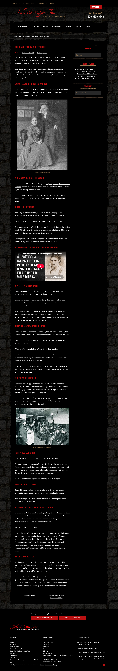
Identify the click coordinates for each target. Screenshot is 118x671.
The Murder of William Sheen (87, 74)
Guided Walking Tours (17, 649)
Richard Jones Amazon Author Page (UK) (90, 656)
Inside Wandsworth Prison (86, 69)
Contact (87, 26)
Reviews (45, 26)
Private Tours (35, 26)
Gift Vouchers (56, 26)
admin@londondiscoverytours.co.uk (60, 655)
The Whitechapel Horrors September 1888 (56, 597)
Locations (78, 26)
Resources (68, 26)
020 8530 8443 (96, 16)
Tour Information (22, 26)
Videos (12, 653)
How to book (14, 646)
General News (26, 36)
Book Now (95, 7)
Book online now (44, 618)
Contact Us (14, 662)
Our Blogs (13, 655)
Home (15, 36)
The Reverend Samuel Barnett (27, 89)
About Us (13, 644)
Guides (12, 658)
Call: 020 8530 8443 (72, 618)
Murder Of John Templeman (86, 76)
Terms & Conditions (50, 659)
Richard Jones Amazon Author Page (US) (90, 659)
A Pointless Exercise (28, 596)
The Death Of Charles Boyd (86, 78)
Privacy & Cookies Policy (52, 662)
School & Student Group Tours (20, 651)
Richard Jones (42, 53)
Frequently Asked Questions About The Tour (25, 660)
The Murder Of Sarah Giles (86, 72)
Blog (19, 36)
